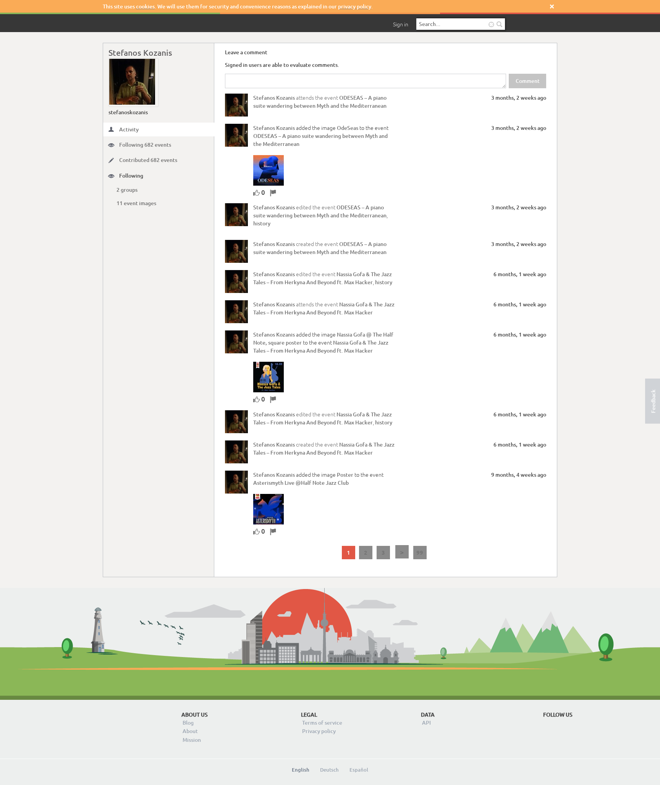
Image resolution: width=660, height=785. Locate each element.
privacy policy (354, 6)
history (261, 223)
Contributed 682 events (148, 159)
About (190, 731)
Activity (129, 129)
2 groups (127, 189)
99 (419, 552)
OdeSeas (347, 127)
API (426, 722)
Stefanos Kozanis (274, 97)
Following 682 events (145, 144)
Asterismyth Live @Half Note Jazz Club (301, 482)
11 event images (136, 203)
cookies (145, 6)
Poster (345, 474)
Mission (192, 739)
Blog (188, 722)
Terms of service (322, 722)
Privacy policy (319, 731)
